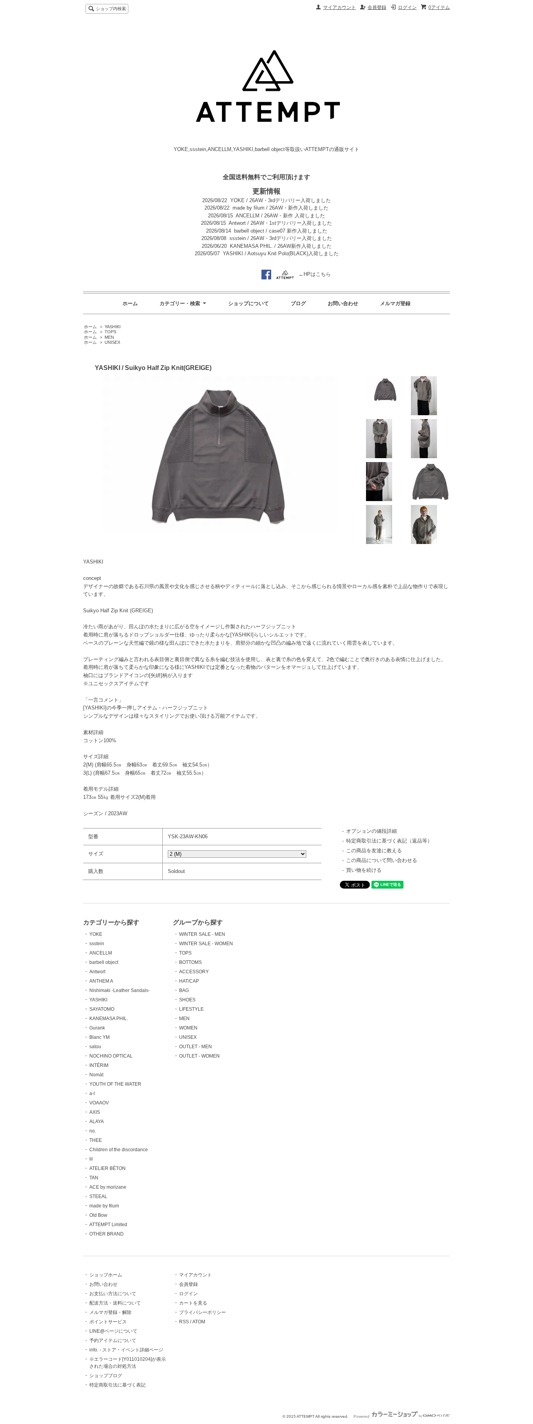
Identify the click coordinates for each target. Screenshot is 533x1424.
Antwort (97, 971)
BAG (184, 990)
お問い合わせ (343, 303)
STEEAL (98, 1196)
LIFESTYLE (191, 1009)
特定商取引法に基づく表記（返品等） (389, 841)
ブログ (298, 303)
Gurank (97, 1028)
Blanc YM (99, 1037)
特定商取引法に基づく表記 (117, 1385)
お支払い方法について (112, 1293)
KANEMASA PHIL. (108, 1018)
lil (91, 1159)
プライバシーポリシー (202, 1312)
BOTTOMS (190, 962)
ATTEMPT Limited (108, 1224)
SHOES (187, 1000)
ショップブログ (105, 1375)
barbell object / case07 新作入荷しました (280, 231)
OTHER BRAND (106, 1234)
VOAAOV (99, 1103)
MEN (109, 337)
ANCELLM (100, 953)
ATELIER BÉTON (107, 1168)
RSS (184, 1321)
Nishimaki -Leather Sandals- (119, 990)
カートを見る (193, 1303)
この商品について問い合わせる (381, 860)
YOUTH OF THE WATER (115, 1084)
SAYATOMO (101, 1009)
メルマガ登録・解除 (110, 1312)
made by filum (104, 1206)
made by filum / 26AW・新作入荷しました (281, 208)
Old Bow (98, 1215)
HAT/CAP (189, 981)
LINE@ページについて (113, 1331)
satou (95, 1046)
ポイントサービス (108, 1321)
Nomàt (96, 1074)
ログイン (407, 7)
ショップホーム (105, 1275)
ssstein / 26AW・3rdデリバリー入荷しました (280, 238)
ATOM (198, 1321)
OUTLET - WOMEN (199, 1056)
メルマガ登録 (395, 303)
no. (92, 1131)
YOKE (95, 934)
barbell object (103, 962)
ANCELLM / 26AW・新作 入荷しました (280, 216)
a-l (92, 1093)
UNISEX (112, 342)
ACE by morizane (107, 1187)
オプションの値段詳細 (371, 831)
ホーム (130, 303)
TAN (93, 1177)
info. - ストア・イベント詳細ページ (126, 1350)
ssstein (96, 943)
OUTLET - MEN (195, 1046)
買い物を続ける (364, 870)
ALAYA (96, 1121)
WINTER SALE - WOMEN (206, 943)
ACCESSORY (194, 971)
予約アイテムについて (112, 1340)
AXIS (94, 1112)
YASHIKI (113, 326)
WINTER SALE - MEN (202, 934)
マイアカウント (339, 7)
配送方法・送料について (115, 1303)
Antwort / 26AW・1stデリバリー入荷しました (280, 223)
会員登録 (377, 7)
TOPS (110, 331)
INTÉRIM (98, 1065)
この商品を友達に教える (374, 850)
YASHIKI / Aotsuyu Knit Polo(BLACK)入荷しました (281, 253)
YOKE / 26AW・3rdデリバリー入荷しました (280, 200)
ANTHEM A (101, 981)
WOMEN (188, 1028)
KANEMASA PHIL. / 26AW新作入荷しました (281, 246)
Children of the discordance (118, 1149)
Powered (362, 1416)
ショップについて (248, 303)
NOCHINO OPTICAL (111, 1056)
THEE (95, 1140)
